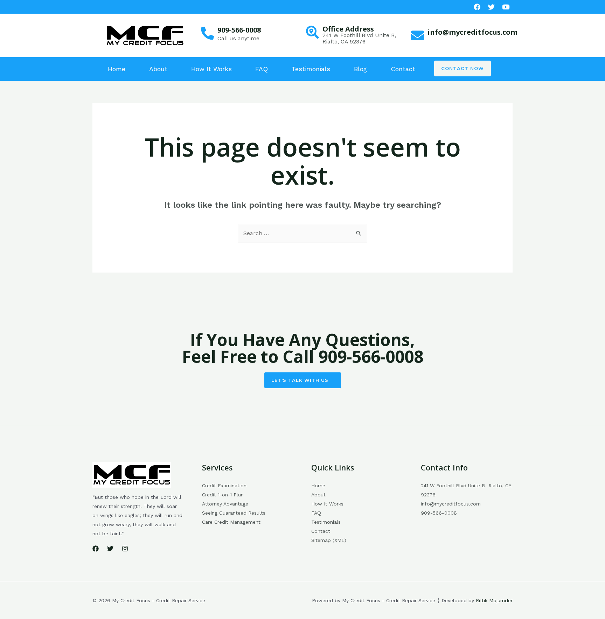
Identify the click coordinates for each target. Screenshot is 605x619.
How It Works (211, 69)
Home (116, 69)
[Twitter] (110, 548)
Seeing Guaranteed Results (233, 513)
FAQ (261, 69)
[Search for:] (302, 233)
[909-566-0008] (207, 33)
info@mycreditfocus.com (472, 32)
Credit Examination (224, 485)
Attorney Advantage (225, 504)
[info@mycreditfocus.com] (417, 35)
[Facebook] (477, 7)
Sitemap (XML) (328, 540)
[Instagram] (125, 548)
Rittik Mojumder (494, 600)
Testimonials (311, 69)
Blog (360, 69)
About (158, 69)
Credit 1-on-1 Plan (223, 494)
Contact (403, 69)
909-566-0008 (239, 30)
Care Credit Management (231, 522)
